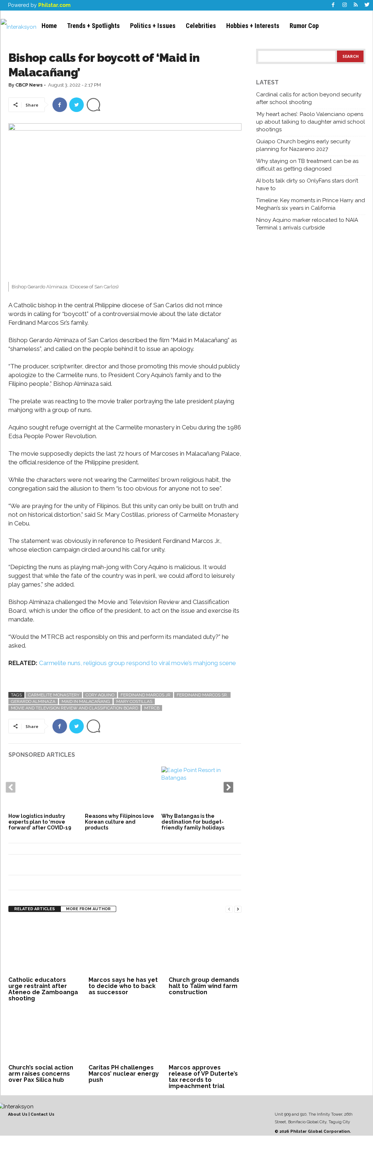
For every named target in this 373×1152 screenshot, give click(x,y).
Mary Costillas (134, 701)
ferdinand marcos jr (145, 694)
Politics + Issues (153, 25)
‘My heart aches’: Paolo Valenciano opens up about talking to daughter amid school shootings (310, 122)
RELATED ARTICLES (34, 909)
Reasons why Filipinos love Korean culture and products (119, 822)
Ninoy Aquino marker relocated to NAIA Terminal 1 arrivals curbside (307, 224)
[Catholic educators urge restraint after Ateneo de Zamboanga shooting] (44, 947)
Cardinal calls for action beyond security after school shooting (308, 98)
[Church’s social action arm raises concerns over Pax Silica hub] (44, 1035)
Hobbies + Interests (252, 25)
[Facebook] (333, 5)
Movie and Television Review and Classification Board (74, 708)
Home (49, 25)
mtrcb (152, 708)
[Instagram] (344, 5)
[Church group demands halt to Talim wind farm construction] (205, 947)
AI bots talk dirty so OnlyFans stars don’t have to (307, 184)
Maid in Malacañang (86, 701)
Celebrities (201, 25)
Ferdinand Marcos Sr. (202, 694)
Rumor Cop (304, 25)
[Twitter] (367, 5)
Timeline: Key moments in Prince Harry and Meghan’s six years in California (310, 204)
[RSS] (356, 5)
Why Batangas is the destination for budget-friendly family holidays (192, 822)
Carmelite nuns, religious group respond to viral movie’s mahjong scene (137, 663)
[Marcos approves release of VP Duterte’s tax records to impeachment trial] (205, 1035)
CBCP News (29, 85)
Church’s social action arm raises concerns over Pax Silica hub (40, 1073)
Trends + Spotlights (93, 25)
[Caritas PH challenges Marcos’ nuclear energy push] (125, 1035)
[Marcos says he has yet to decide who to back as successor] (125, 947)
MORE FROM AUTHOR (88, 909)
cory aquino (100, 694)
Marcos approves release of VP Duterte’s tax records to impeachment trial (203, 1076)
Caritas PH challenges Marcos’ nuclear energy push (124, 1073)
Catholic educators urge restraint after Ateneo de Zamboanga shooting (43, 989)
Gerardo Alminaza (33, 701)
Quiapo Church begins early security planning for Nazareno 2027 (303, 145)
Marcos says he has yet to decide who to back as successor (123, 986)
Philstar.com (54, 5)
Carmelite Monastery (53, 694)
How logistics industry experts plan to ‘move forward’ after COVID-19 (39, 822)
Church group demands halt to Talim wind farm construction (204, 986)
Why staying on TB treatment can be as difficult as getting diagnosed (307, 165)
